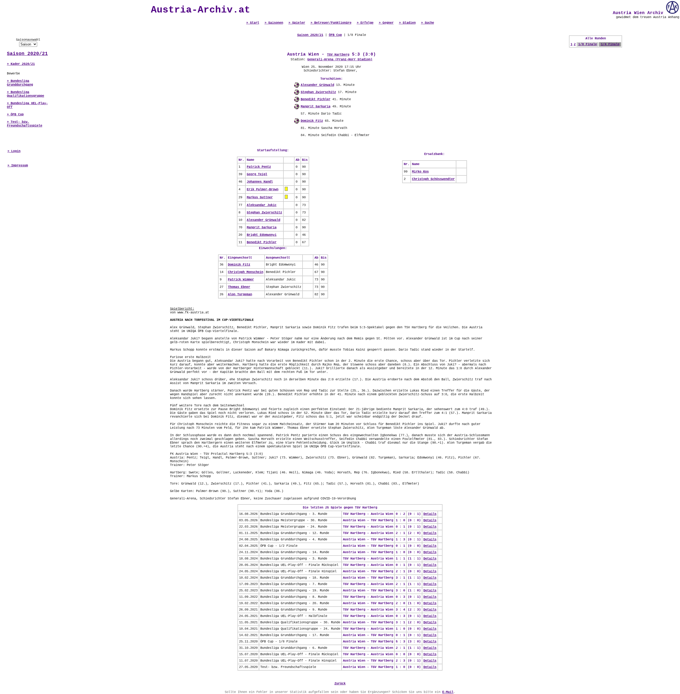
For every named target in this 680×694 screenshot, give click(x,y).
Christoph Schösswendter (433, 179)
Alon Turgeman (240, 294)
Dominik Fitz (312, 121)
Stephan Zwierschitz (318, 92)
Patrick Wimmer (241, 279)
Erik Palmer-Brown (262, 189)
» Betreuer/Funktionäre (331, 23)
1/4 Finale (610, 44)
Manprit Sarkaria (315, 106)
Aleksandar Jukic (262, 205)
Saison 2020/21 (27, 53)
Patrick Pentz (259, 167)
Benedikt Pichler (315, 99)
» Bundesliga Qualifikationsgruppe (25, 94)
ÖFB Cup (335, 35)
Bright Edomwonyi (262, 235)
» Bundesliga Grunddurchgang (20, 83)
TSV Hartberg (338, 55)
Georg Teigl (257, 174)
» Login (13, 151)
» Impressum (17, 165)
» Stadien (407, 23)
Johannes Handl (260, 182)
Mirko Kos (420, 172)
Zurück (340, 683)
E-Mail (447, 692)
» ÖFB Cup (15, 114)
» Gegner (386, 23)
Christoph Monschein (245, 272)
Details (429, 514)
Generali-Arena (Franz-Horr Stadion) (339, 59)
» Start (252, 23)
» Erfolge (365, 23)
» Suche (427, 23)
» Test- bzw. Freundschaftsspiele (24, 124)
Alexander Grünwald (317, 85)
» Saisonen (274, 23)
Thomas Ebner (239, 287)
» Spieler (296, 23)
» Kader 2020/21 (21, 64)
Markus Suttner (260, 197)
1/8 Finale (587, 44)
